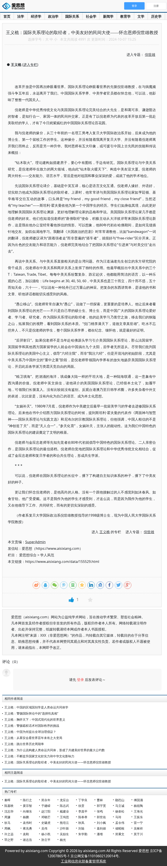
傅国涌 (138, 800)
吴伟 (44, 828)
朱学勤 (82, 834)
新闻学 (108, 16)
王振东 (138, 817)
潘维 (100, 834)
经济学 (36, 16)
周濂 (7, 817)
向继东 (27, 811)
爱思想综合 (28, 555)
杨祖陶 (138, 806)
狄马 (7, 823)
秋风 (81, 823)
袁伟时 (27, 823)
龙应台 (64, 800)
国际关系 (72, 16)
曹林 (100, 800)
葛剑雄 (101, 828)
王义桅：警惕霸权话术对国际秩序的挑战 (31, 725)
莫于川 (138, 834)
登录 (80, 679)
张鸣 (100, 811)
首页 (6, 16)
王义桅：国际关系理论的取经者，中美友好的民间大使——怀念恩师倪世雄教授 (57, 762)
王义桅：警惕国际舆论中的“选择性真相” (31, 713)
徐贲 (81, 806)
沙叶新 (64, 828)
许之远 (8, 834)
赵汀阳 (45, 811)
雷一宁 (138, 823)
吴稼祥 (138, 828)
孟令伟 (119, 823)
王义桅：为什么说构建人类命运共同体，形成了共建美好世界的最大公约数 (54, 750)
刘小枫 (101, 823)
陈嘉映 (8, 806)
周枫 (7, 828)
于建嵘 (45, 806)
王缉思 (64, 817)
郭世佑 (101, 817)
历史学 (156, 16)
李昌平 (82, 811)
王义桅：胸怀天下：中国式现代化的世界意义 (34, 719)
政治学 (53, 16)
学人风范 (47, 555)
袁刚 (26, 834)
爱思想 (14, 6)
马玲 (118, 817)
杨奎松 (119, 811)
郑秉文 (119, 834)
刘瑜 (81, 828)
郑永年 (45, 800)
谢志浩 (27, 840)
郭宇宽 (101, 806)
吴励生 (64, 834)
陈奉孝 (82, 817)
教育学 (125, 16)
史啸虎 (45, 823)
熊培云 (64, 823)
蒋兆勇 (27, 828)
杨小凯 (45, 834)
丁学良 (82, 800)
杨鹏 (26, 817)
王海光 (138, 811)
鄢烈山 (119, 800)
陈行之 (27, 800)
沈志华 (8, 811)
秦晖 (7, 800)
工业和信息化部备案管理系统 (83, 861)
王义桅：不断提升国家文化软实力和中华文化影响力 (39, 756)
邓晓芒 (45, 817)
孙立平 (45, 840)
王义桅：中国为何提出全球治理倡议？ (30, 732)
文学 (140, 16)
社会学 (91, 16)
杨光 (63, 840)
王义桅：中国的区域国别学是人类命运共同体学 (36, 707)
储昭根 (119, 828)
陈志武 (64, 806)
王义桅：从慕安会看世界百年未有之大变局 (33, 738)
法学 (20, 16)
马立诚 (119, 806)
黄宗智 (27, 806)
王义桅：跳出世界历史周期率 (24, 744)
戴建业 (64, 811)
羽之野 (8, 840)
